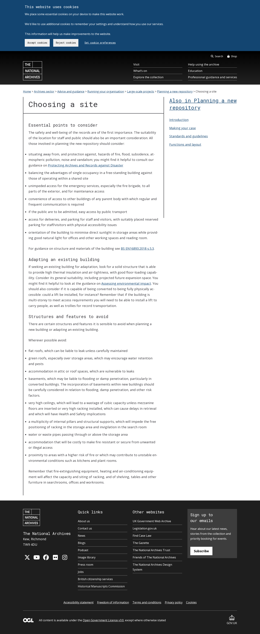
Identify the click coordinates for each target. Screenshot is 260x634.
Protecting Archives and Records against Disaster (85, 165)
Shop (234, 56)
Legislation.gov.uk (145, 528)
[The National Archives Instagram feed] (64, 557)
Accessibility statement (78, 602)
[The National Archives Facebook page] (46, 557)
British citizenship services (95, 579)
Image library (87, 557)
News (81, 536)
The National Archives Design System (152, 567)
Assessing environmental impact (126, 283)
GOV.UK (232, 623)
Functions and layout (185, 144)
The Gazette (141, 543)
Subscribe (201, 551)
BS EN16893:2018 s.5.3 (137, 248)
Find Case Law (142, 536)
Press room (85, 565)
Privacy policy (174, 602)
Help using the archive (203, 64)
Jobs (81, 572)
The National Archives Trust (151, 550)
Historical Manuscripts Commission (101, 586)
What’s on (140, 71)
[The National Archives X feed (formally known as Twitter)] (27, 557)
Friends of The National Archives (154, 557)
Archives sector (44, 91)
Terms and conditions (146, 602)
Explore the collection (148, 77)
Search (219, 56)
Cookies (191, 602)
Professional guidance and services (212, 77)
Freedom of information (113, 602)
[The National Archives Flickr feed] (55, 557)
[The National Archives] (32, 70)
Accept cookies (37, 42)
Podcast (83, 550)
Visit (136, 64)
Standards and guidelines (188, 136)
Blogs (81, 543)
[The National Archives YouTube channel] (36, 557)
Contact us (85, 528)
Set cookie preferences (100, 42)
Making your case (182, 128)
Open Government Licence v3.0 (103, 620)
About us (84, 521)
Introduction (179, 120)
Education (195, 71)
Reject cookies (66, 42)
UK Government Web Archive (152, 521)
